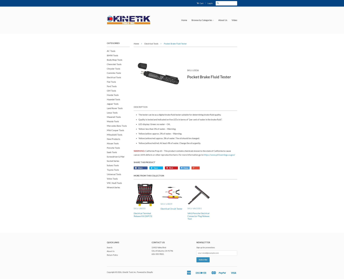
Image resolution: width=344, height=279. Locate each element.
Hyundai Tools (113, 99)
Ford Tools (112, 86)
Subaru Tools (113, 165)
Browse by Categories (201, 20)
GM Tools (111, 90)
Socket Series (113, 161)
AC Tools (111, 51)
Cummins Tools (114, 73)
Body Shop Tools (114, 59)
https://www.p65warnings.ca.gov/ (219, 154)
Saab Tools (112, 152)
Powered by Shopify (145, 272)
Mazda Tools (113, 121)
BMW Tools (112, 55)
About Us (222, 20)
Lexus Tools (112, 112)
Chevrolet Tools (114, 64)
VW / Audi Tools (114, 183)
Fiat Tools (111, 81)
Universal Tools (114, 174)
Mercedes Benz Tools (117, 125)
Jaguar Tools (113, 103)
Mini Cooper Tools (115, 130)
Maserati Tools (114, 117)
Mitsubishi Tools (114, 134)
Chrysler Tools (113, 68)
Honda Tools (113, 95)
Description (140, 107)
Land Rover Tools (115, 108)
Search (109, 247)
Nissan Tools (113, 143)
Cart (201, 3)
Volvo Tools (112, 178)
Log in (210, 3)
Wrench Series (113, 187)
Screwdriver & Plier (116, 156)
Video (234, 20)
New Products (113, 139)
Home (184, 20)
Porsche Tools (113, 147)
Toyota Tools (113, 169)
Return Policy (112, 255)
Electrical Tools (114, 77)
